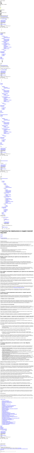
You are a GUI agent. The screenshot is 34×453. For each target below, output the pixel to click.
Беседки (5, 45)
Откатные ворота (6, 40)
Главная (1, 33)
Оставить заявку (3, 215)
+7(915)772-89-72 (4, 18)
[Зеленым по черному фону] (0, 9)
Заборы (5, 42)
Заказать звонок (3, 22)
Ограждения (6, 46)
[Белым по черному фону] (0, 6)
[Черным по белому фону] (0, 5)
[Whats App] (2, 61)
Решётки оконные (6, 48)
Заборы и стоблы (4, 41)
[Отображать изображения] (0, 10)
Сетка (3, 49)
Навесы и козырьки (7, 37)
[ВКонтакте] (2, 60)
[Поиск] (1, 63)
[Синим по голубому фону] (0, 7)
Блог (1, 57)
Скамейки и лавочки (7, 44)
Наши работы (2, 51)
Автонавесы (6, 36)
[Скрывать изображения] (0, 11)
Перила (5, 47)
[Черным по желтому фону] (0, 8)
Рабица (5, 50)
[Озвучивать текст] (0, 13)
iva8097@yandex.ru (3, 24)
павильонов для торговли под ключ (18, 287)
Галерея (3, 54)
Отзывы (3, 55)
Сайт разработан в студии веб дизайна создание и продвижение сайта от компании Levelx (14, 448)
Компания (1, 427)
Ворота (3, 38)
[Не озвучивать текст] (0, 14)
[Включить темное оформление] (1, 179)
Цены (1, 426)
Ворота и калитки (6, 39)
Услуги (1, 34)
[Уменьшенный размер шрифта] (0, 1)
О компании (2, 52)
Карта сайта (2, 449)
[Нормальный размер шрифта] (1, 2)
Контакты (2, 58)
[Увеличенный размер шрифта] (1, 3)
